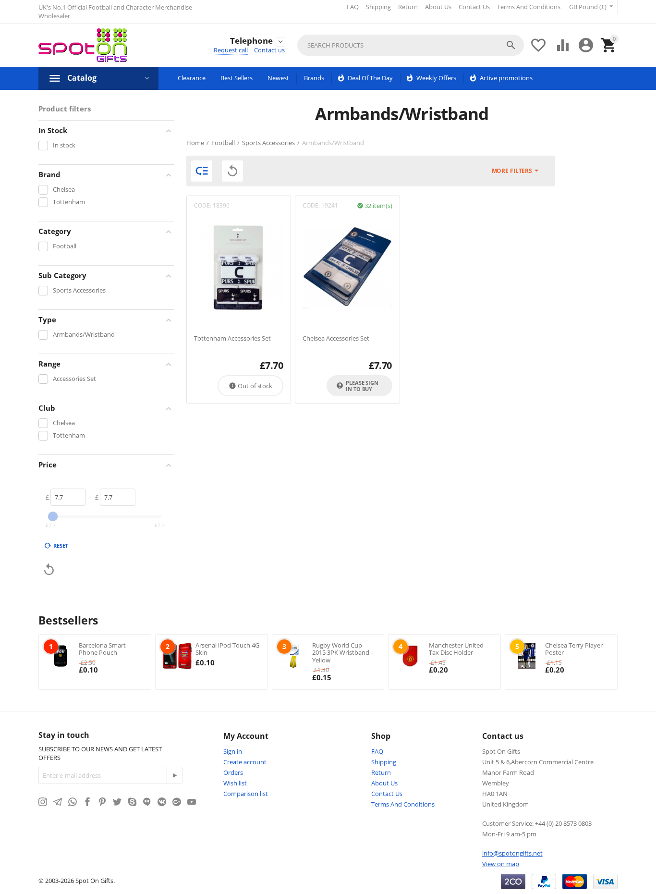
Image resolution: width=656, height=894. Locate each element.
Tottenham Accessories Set (232, 339)
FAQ (353, 6)
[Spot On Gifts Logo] (82, 45)
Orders (233, 772)
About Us (438, 6)
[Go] (174, 775)
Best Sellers (236, 77)
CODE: (202, 205)
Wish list (235, 783)
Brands (314, 77)
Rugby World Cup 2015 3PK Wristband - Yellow (342, 652)
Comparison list (245, 793)
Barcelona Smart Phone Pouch (102, 649)
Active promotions (506, 77)
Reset (60, 545)
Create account (245, 762)
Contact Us (474, 6)
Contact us (269, 50)
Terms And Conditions (528, 6)
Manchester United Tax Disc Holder (456, 649)
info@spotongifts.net (512, 853)
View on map (500, 863)
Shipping (378, 6)
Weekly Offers (436, 77)
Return (408, 6)
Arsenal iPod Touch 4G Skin (227, 649)
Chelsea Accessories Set (336, 339)
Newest (278, 77)
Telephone (251, 41)
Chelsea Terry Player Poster (574, 649)
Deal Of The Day (370, 77)
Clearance (192, 77)
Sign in (232, 751)
